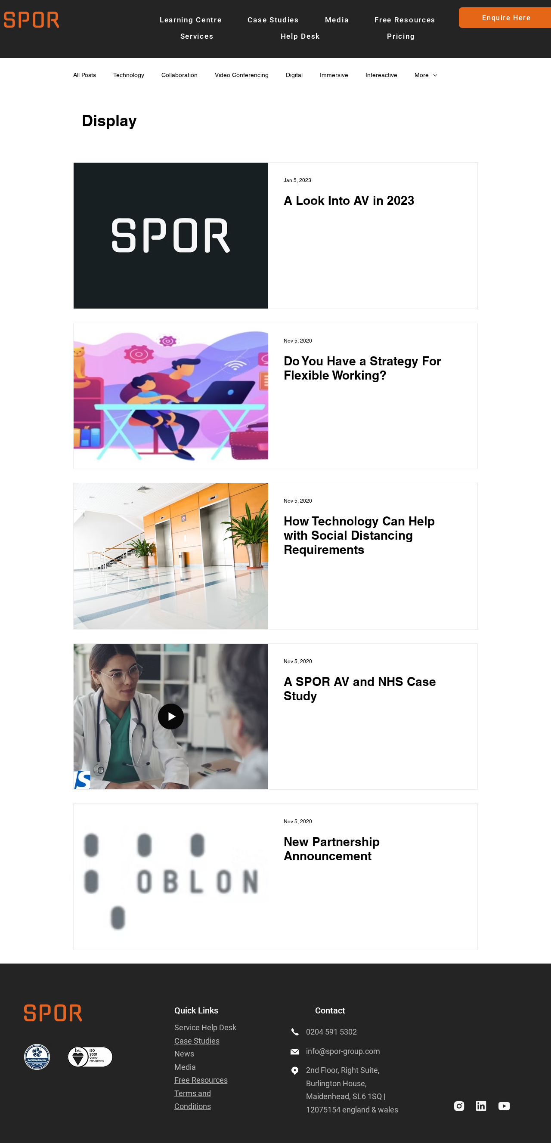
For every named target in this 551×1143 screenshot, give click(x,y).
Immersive (334, 74)
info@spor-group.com (343, 1051)
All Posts (84, 74)
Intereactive (381, 74)
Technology (128, 74)
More (422, 74)
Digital (294, 74)
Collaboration (179, 74)
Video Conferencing (242, 74)
